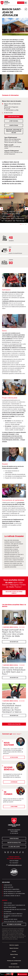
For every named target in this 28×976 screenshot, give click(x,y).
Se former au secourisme (14, 924)
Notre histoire (8, 887)
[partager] (25, 9)
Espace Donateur (14, 948)
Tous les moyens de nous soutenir (15, 909)
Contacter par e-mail (14, 116)
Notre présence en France (12, 891)
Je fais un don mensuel (23, 974)
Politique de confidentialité (14, 960)
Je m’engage (7, 911)
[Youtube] (17, 852)
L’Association (8, 885)
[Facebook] (11, 852)
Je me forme (14, 806)
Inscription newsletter (14, 842)
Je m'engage (14, 782)
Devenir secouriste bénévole (13, 913)
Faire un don (21, 2)
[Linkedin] (14, 852)
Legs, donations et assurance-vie (14, 905)
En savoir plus (14, 641)
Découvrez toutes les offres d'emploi (14, 592)
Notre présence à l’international (14, 893)
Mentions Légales (14, 945)
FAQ (14, 957)
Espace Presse (14, 954)
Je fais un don (14, 757)
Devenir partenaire (10, 907)
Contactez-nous (14, 838)
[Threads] (23, 852)
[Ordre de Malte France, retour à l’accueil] (5, 2)
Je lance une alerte (14, 846)
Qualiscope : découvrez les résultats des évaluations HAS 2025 (13, 131)
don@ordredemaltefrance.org (15, 865)
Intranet (14, 951)
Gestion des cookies (14, 967)
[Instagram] (8, 852)
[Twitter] (5, 852)
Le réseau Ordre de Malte (12, 895)
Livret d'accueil (13, 121)
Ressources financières (11, 889)
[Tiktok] (20, 852)
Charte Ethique (13, 125)
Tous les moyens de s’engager (13, 921)
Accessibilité (14, 964)
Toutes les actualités (14, 724)
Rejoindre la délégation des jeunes (13, 916)
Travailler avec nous (10, 919)
